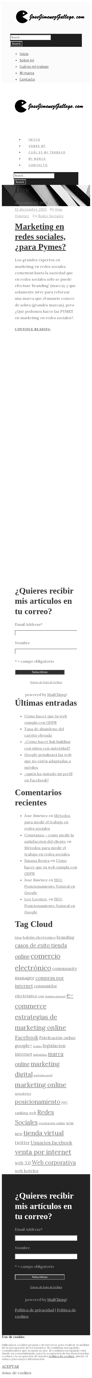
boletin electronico (39, 937)
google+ (23, 1045)
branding (65, 937)
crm (41, 996)
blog (18, 937)
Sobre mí (27, 60)
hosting (37, 1046)
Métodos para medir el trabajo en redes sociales (47, 822)
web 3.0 (23, 1163)
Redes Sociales (50, 216)
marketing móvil (42, 1075)
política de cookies (61, 1356)
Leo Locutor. (36, 899)
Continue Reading (32, 329)
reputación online (52, 1123)
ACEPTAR (10, 1366)
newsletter (23, 1093)
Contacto (27, 79)
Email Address (28, 624)
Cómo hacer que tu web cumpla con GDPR (50, 867)
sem (70, 1123)
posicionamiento (37, 1101)
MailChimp (56, 694)
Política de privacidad (34, 1310)
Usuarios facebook (51, 1142)
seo (18, 1133)
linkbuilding (40, 1054)
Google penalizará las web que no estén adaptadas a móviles (47, 761)
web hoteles (26, 1171)
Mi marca (27, 72)
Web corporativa (54, 1162)
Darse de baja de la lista (46, 682)
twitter (22, 1142)
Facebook (26, 1037)
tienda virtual (43, 1133)
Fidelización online (57, 1037)
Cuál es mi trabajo (34, 66)
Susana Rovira (37, 860)
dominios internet (55, 996)
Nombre (22, 642)
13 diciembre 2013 (31, 209)
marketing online (40, 1084)
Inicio (24, 53)
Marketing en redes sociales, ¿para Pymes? (40, 237)
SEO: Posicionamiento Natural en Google (49, 886)
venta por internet (43, 1152)
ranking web (25, 1113)
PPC (64, 1102)
